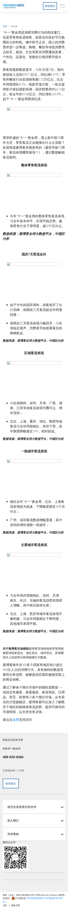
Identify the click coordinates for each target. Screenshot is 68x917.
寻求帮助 (13, 834)
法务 (5, 905)
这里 (16, 719)
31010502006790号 (35, 898)
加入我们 (13, 820)
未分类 (14, 26)
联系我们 (11, 783)
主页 (5, 26)
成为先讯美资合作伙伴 (21, 807)
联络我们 (50, 6)
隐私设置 (15, 905)
